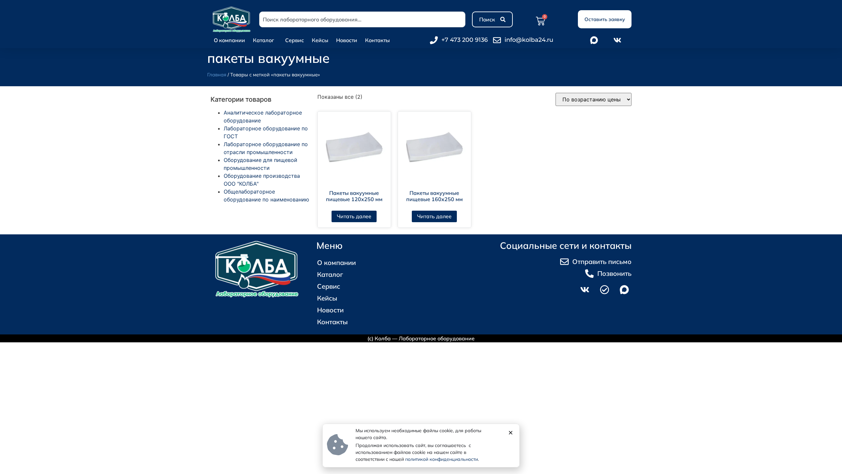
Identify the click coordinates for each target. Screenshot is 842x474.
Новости (346, 40)
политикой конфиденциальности (441, 459)
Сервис (294, 40)
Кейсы (320, 40)
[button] (510, 432)
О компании (229, 40)
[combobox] (362, 19)
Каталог (263, 40)
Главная (216, 74)
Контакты (377, 40)
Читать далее (354, 216)
